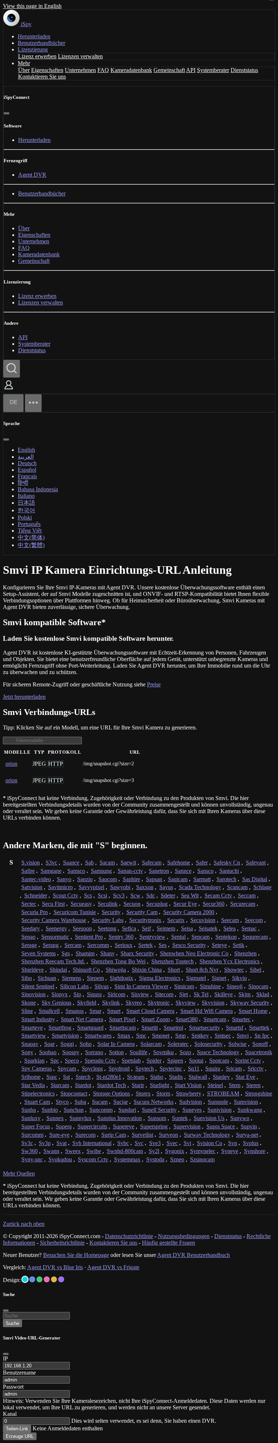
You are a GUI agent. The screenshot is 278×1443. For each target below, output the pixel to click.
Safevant (256, 862)
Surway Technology (207, 1135)
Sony (27, 1052)
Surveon (168, 1135)
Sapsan (154, 879)
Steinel (215, 1085)
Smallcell (49, 1011)
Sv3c (27, 1143)
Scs (88, 895)
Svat (61, 1143)
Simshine (210, 986)
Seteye (219, 945)
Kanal (10, 1414)
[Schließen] (6, 113)
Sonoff (260, 1044)
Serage (29, 945)
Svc (139, 1143)
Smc (141, 1035)
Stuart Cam (37, 1102)
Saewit (128, 862)
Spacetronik (258, 1052)
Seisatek (208, 928)
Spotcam (219, 1060)
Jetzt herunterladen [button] (24, 697)
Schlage (262, 887)
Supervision (187, 1126)
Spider (154, 1060)
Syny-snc (32, 1159)
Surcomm (32, 1135)
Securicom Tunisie (75, 912)
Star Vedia (33, 1085)
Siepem (95, 978)
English (26, 450)
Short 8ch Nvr (202, 970)
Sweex (73, 1151)
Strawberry (188, 1093)
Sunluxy (31, 1118)
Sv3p (45, 1143)
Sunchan (74, 1110)
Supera (64, 1126)
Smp (180, 1035)
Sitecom (164, 994)
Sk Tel (201, 994)
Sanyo (64, 879)
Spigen (175, 1060)
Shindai (58, 970)
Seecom (254, 920)
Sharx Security (137, 953)
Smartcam (214, 1019)
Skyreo (134, 1003)
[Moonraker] (32, 1279)
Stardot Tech (111, 1085)
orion (11, 764)
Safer (202, 862)
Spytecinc (171, 1068)
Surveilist (142, 1135)
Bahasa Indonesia (38, 489)
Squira (212, 1068)
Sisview (140, 994)
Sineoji (235, 986)
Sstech (83, 1077)
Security (111, 912)
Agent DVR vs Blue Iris (55, 1267)
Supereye (123, 1126)
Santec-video (36, 879)
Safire (28, 871)
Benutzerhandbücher (41, 43)
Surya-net (247, 1135)
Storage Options (111, 1093)
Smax (123, 1035)
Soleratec (178, 1044)
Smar (95, 1011)
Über (24, 70)
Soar (49, 1044)
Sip (77, 994)
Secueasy (81, 904)
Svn (232, 1143)
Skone (28, 1003)
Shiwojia (116, 970)
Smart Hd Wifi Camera (206, 1011)
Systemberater (213, 70)
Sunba (28, 1110)
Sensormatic (55, 937)
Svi (187, 1143)
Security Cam (141, 912)
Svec (172, 1143)
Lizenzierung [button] (33, 49)
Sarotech (226, 879)
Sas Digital (254, 879)
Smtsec (223, 1035)
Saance (71, 862)
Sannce (183, 871)
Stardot (83, 1085)
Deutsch (27, 463)
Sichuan (47, 978)
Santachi (229, 871)
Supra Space (220, 1126)
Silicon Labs (74, 986)
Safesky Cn (227, 862)
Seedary (30, 928)
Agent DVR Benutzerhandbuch (193, 1255)
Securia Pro (34, 912)
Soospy (70, 1052)
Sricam (234, 1068)
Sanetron (159, 871)
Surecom (85, 1135)
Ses (163, 945)
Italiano (26, 496)
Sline (27, 1011)
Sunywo (239, 1118)
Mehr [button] (24, 63)
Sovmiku (163, 1052)
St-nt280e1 (108, 1077)
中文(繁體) (31, 545)
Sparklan (34, 1060)
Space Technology (218, 1052)
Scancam (237, 887)
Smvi (243, 1035)
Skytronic (159, 1003)
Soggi (67, 1044)
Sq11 (193, 1068)
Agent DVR (32, 175)
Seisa (187, 928)
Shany (107, 953)
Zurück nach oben (24, 1224)
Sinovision (33, 994)
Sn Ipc (261, 1035)
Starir (138, 1085)
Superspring (154, 1126)
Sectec (28, 904)
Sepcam (200, 937)
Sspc (51, 1077)
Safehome (178, 862)
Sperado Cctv (100, 1060)
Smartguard (90, 1028)
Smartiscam (122, 1028)
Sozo (185, 1052)
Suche (12, 1323)
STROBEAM (223, 1093)
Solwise (237, 1044)
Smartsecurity (204, 1028)
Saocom (107, 879)
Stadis (176, 1077)
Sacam (107, 862)
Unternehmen (80, 70)
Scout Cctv (65, 895)
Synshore (254, 1151)
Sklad (262, 994)
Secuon (131, 904)
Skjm (244, 994)
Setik (238, 945)
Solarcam (151, 1044)
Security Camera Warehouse (53, 920)
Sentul (178, 937)
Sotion (116, 1052)
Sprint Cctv (248, 1060)
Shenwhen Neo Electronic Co (194, 953)
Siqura (94, 994)
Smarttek (259, 1028)
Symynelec (202, 1151)
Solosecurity (208, 1044)
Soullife (138, 1052)
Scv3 (119, 895)
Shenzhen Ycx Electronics (229, 961)
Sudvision (190, 1102)
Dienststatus (244, 70)
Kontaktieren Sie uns (42, 76)
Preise (154, 684)
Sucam (100, 1102)
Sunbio (50, 1110)
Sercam (72, 945)
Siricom (116, 994)
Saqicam (178, 879)
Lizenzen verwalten (80, 56)
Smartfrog (60, 1028)
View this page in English (32, 6)
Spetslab (131, 1060)
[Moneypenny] (47, 1279)
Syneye (229, 1151)
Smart (114, 1011)
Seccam (247, 895)
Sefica (129, 928)
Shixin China (147, 970)
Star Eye (245, 1077)
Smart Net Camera (82, 1019)
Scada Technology (200, 887)
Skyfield (86, 1003)
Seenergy (56, 928)
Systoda (155, 1159)
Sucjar (120, 1102)
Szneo (177, 1159)
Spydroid (119, 1068)
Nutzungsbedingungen (184, 1236)
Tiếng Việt (30, 530)
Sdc (150, 895)
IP (5, 1358)
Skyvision (213, 1003)
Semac (249, 928)
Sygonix (174, 1151)
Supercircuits (92, 1126)
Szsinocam (202, 1159)
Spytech (144, 1068)
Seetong (107, 928)
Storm (163, 1093)
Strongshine (258, 1093)
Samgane (51, 871)
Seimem (166, 928)
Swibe (94, 1151)
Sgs (66, 953)
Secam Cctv (218, 895)
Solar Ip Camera (116, 1044)
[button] (8, 390)
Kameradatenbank (131, 70)
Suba (80, 1102)
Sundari (127, 1110)
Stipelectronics (38, 1093)
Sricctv (256, 1068)
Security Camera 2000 (188, 912)
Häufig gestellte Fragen (168, 1243)
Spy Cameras (36, 1068)
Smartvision (65, 1035)
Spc (54, 1060)
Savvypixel (91, 887)
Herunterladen (34, 36)
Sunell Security (159, 1110)
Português (29, 524)
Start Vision (188, 1085)
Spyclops (92, 1068)
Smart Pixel (122, 1019)
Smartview (33, 1035)
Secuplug (157, 904)
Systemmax (127, 1159)
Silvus (101, 986)
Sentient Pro (89, 937)
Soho (86, 1044)
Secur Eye (185, 904)
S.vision (30, 862)
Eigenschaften (47, 70)
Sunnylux (81, 1118)
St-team (135, 1077)
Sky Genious (56, 1003)
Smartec (241, 1019)
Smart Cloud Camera (150, 1011)
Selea (229, 928)
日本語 (26, 503)
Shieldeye (32, 970)
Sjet (183, 994)
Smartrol (173, 1028)
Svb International (91, 1143)
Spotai (196, 1060)
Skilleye (223, 994)
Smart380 (187, 1019)
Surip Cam (113, 1135)
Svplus (250, 1143)
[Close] (6, 1354)
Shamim (85, 953)
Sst (66, 1077)
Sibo (26, 978)
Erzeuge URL (20, 1436)
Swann (51, 1151)
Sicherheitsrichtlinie (62, 1243)
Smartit (150, 1028)
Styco (62, 1102)
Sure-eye (59, 1135)
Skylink (111, 1003)
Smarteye (32, 1028)
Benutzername (19, 1373)
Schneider (35, 895)
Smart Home (253, 1011)
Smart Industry (38, 1019)
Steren (253, 1085)
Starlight (159, 1085)
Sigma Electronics (159, 978)
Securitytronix (145, 920)
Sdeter (168, 895)
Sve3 (155, 1143)
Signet (219, 978)
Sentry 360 (121, 937)
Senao (28, 937)
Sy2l (154, 1151)
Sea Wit (190, 895)
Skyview (186, 1003)
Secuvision (202, 920)
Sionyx (59, 994)
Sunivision (219, 1110)
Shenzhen (245, 953)
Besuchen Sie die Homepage (76, 1255)
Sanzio (85, 879)
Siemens (71, 978)
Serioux (123, 945)
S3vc (51, 862)
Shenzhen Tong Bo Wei (118, 961)
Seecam (230, 920)
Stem (234, 1085)
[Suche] (11, 369)
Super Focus (35, 1126)
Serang (51, 945)
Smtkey (200, 1035)
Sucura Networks (153, 1102)
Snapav (29, 1044)
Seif (146, 928)
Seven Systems (38, 953)
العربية (26, 457)
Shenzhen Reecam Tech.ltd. (53, 961)
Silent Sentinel (37, 986)
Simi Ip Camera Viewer (141, 986)
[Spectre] (25, 1279)
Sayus (166, 887)
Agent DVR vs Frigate (113, 1267)
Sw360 (29, 1151)
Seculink (108, 904)
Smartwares (98, 1035)
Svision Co (209, 1143)
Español (27, 470)
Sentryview (152, 937)
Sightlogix (121, 978)
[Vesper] (61, 1279)
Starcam (60, 1085)
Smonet (160, 1035)
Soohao (47, 1052)
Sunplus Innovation (119, 1118)
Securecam (242, 904)
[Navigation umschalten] (33, 403)
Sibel (255, 970)
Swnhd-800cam (125, 1151)
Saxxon (144, 887)
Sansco (205, 871)
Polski (25, 517)
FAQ (103, 70)
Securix (176, 920)
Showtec (234, 970)
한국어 (26, 510)
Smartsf (234, 1028)
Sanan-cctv (130, 871)
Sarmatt (202, 879)
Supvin (249, 1126)
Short (174, 970)
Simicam (184, 986)
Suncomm (101, 1110)
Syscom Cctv (93, 1159)
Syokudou (60, 1159)
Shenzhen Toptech (172, 961)
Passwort (13, 1387)
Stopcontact (73, 1093)
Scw (135, 895)
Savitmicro (60, 887)
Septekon (226, 937)
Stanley (221, 1077)
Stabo (156, 1077)
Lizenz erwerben (37, 56)
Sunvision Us (209, 1118)
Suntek (180, 1118)
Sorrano (94, 1052)
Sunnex (55, 1118)
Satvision (31, 887)
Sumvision (246, 1102)
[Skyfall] (39, 1279)
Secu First (53, 904)
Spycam (67, 1068)
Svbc (123, 1143)
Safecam (151, 862)
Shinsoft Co (86, 970)
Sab (89, 862)
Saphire (131, 879)
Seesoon (82, 928)
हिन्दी (23, 483)
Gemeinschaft (169, 70)
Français (27, 476)
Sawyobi (120, 887)
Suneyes (192, 1110)
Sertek (145, 945)
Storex (143, 1093)
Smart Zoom (155, 1019)
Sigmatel (196, 978)
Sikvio (239, 978)
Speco (72, 1060)
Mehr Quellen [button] (19, 1173)
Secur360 (213, 904)
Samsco (76, 871)
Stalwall (198, 1077)
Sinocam (258, 986)
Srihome (31, 1077)
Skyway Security (249, 1003)
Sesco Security (189, 945)
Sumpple (218, 1102)
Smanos (75, 1011)
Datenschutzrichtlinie (129, 1236)
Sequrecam (255, 937)
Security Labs (107, 920)
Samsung (101, 871)
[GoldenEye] (54, 1279)
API (190, 70)
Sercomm (98, 945)
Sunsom (157, 1118)
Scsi (102, 895)
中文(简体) (31, 537)
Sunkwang (249, 1110)
